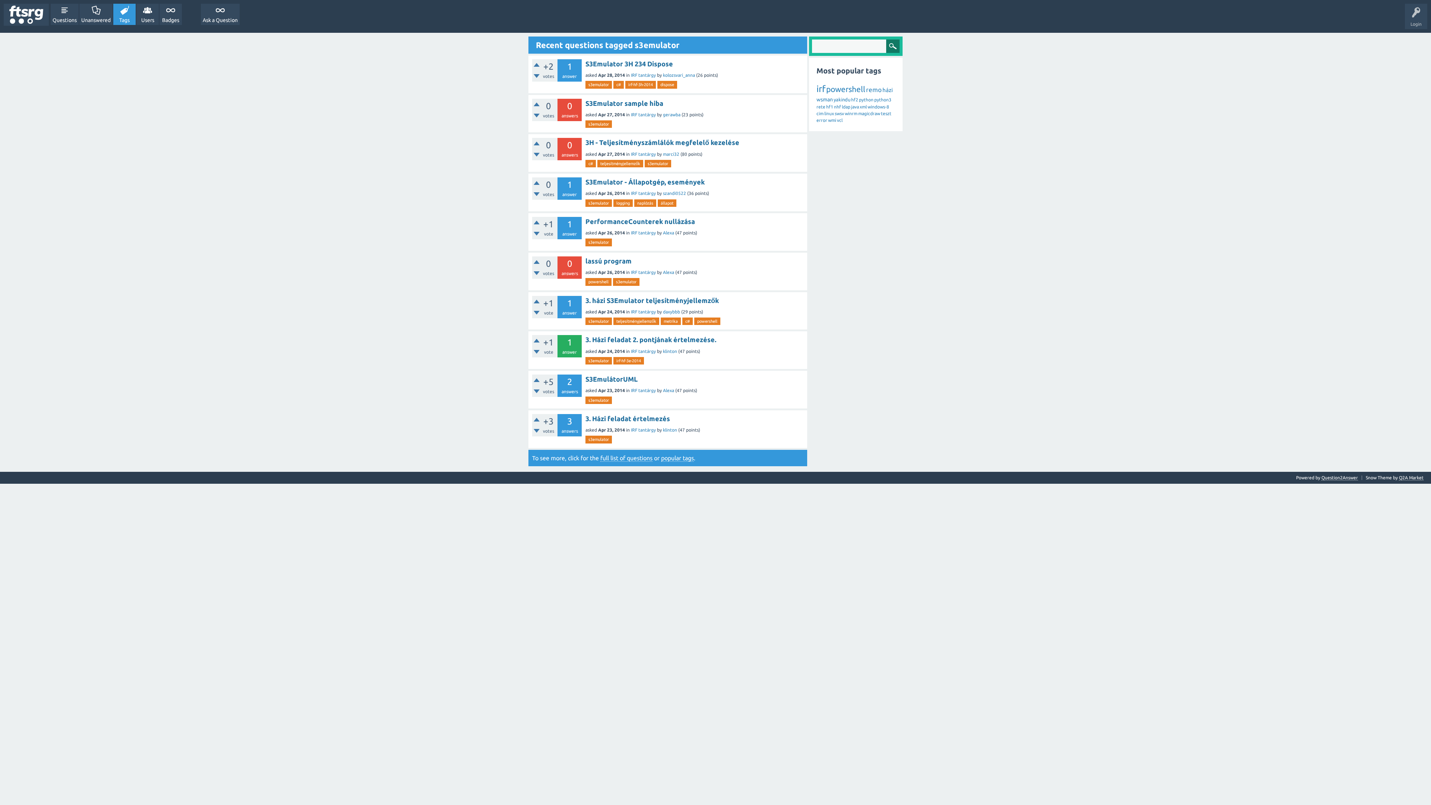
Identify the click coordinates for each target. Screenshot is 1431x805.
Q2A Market (1411, 477)
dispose (667, 84)
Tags (124, 20)
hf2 (854, 99)
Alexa (668, 232)
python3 (882, 99)
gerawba (671, 114)
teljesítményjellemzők (620, 163)
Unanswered (96, 20)
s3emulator (598, 84)
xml (863, 106)
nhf (837, 106)
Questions (65, 20)
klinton (670, 351)
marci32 (671, 154)
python (866, 99)
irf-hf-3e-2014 (628, 361)
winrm (851, 113)
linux (829, 113)
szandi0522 (674, 193)
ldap (846, 106)
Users (147, 20)
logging (623, 203)
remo (874, 89)
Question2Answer (1339, 477)
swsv (839, 113)
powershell (598, 282)
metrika (671, 321)
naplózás (645, 203)
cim (820, 113)
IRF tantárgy (643, 75)
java (855, 106)
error (821, 120)
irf (820, 89)
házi (887, 90)
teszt (886, 113)
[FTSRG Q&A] (26, 15)
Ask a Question (220, 20)
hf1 (829, 106)
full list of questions (626, 458)
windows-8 (878, 106)
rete (820, 106)
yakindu (842, 99)
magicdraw (869, 113)
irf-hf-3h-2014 (640, 84)
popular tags (677, 458)
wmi (832, 120)
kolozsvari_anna (679, 75)
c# (618, 84)
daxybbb (671, 311)
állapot (667, 203)
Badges (170, 20)
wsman (824, 99)
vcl (840, 120)
